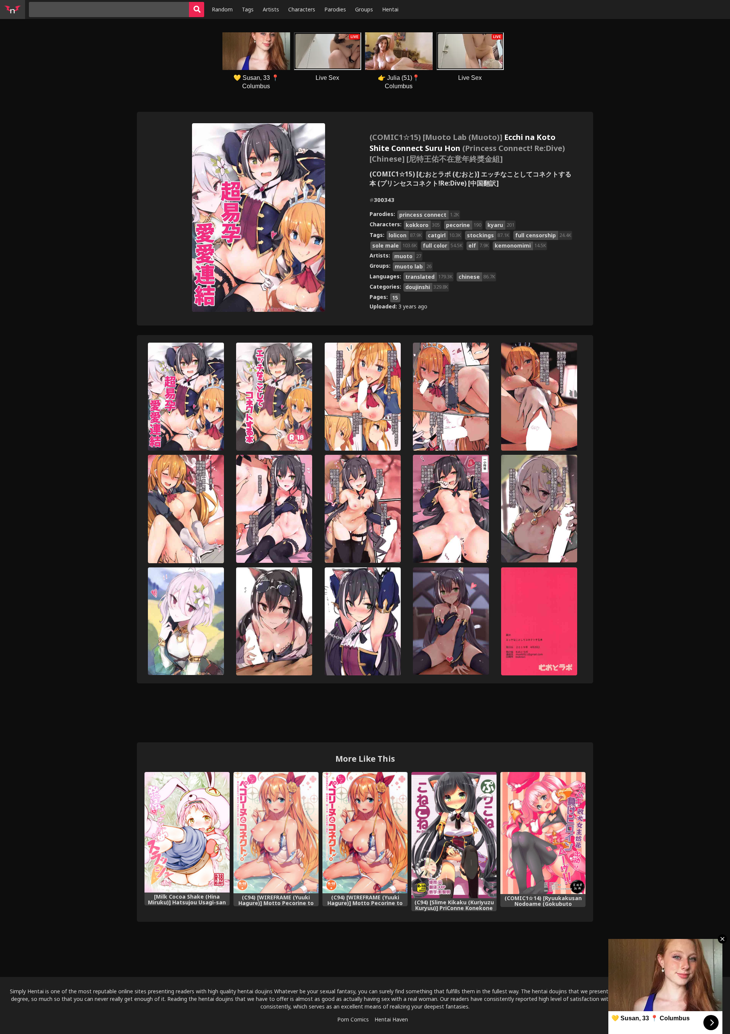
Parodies (335, 9)
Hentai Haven (391, 1019)
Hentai (390, 9)
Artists (271, 9)
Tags (248, 9)
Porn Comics (353, 1019)
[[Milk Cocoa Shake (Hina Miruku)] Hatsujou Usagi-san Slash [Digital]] (187, 832)
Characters (301, 9)
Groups (364, 9)
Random (222, 9)
